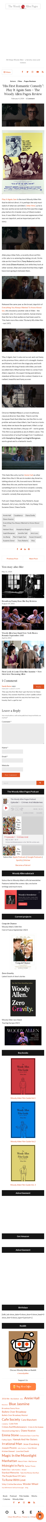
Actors (13, 81)
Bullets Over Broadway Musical (15, 1415)
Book (5, 1496)
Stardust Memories (10, 1472)
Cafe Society (11, 1419)
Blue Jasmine (19, 1404)
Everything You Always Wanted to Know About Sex (21, 524)
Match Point (22, 1461)
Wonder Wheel (30, 1484)
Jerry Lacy (34, 533)
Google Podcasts (34, 857)
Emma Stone (10, 1435)
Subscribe (28, 813)
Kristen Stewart (8, 1451)
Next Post (33, 559)
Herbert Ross (8, 529)
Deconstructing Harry (11, 1431)
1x (17, 809)
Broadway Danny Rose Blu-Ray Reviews (19, 601)
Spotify (19, 860)
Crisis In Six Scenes (35, 1427)
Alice (21, 1399)
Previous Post (12, 559)
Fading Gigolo (7, 1440)
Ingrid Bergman (9, 533)
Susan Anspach (35, 537)
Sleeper (24, 1470)
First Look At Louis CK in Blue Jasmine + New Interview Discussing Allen (22, 672)
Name (5, 747)
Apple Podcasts (19, 857)
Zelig (26, 1487)
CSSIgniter (34, 1517)
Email (5, 756)
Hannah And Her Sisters (25, 1439)
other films (30, 205)
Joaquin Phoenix (9, 1448)
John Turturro (22, 1448)
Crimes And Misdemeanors (14, 1427)
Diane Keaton (8, 519)
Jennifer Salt (22, 533)
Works (34, 1496)
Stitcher (27, 860)
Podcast (13, 1496)
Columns (6, 1499)
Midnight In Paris (13, 1465)
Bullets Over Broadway (14, 1411)
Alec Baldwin (14, 1399)
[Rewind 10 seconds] (12, 809)
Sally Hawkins (16, 1470)
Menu (8, 72)
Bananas (5, 1405)
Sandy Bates (6, 686)
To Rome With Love (14, 1480)
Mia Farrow (32, 1461)
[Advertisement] (23, 34)
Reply (38, 687)
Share (39, 813)
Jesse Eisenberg (31, 1444)
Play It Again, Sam (9, 199)
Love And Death (22, 1451)
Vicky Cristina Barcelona (12, 1484)
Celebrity (5, 1424)
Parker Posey (30, 1466)
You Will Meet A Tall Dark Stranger (13, 1487)
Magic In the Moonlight (19, 1455)
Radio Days (6, 1470)
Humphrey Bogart (23, 529)
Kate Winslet (32, 1448)
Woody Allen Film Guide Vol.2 (23, 1141)
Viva (33, 541)
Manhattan (9, 1461)
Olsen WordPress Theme (17, 1517)
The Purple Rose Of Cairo (14, 1476)
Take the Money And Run (29, 1473)
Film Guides (24, 1496)
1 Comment (30, 98)
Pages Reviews (30, 81)
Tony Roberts (23, 541)
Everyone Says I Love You (29, 1436)
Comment (6, 721)
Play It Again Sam (19, 537)
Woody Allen (18, 1499)
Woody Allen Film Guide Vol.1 (23, 1098)
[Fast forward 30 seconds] (23, 809)
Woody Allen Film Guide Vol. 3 (23, 1185)
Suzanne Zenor (9, 541)
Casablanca (18, 515)
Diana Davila (30, 515)
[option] (23, 830)
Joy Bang (6, 537)
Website (5, 765)
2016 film (5, 1399)
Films (20, 81)
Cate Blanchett (29, 1419)
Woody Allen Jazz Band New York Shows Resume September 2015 (20, 634)
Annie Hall (28, 475)
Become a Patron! (23, 865)
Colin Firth (13, 1423)
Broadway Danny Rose (11, 1408)
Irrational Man (12, 1443)
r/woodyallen (23, 1373)
